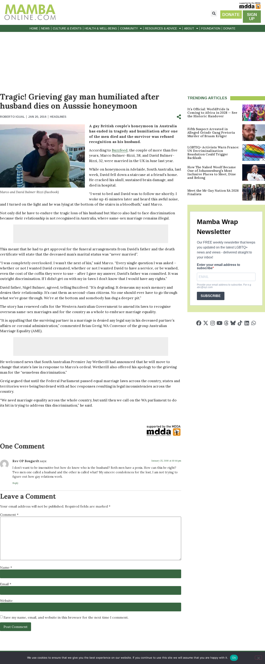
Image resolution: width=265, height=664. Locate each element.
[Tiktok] (239, 323)
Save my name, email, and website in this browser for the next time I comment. (66, 617)
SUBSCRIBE (211, 296)
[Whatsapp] (253, 323)
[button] (214, 13)
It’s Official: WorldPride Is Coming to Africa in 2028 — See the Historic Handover (212, 112)
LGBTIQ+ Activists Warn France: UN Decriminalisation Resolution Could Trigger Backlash (213, 152)
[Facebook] (198, 323)
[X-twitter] (205, 323)
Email (5, 584)
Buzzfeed (120, 150)
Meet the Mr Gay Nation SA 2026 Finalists (213, 192)
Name (6, 567)
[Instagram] (212, 323)
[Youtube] (219, 323)
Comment (9, 514)
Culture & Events (67, 28)
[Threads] (226, 323)
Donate (229, 28)
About (189, 28)
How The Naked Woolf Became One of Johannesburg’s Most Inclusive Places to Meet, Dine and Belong (211, 172)
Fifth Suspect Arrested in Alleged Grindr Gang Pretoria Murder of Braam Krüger (211, 132)
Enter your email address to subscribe (218, 266)
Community (129, 28)
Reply (15, 483)
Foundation (210, 28)
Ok (234, 657)
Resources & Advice (161, 28)
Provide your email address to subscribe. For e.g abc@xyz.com (224, 286)
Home (34, 28)
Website (6, 600)
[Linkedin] (246, 323)
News (45, 28)
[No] (258, 657)
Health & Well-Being (101, 28)
